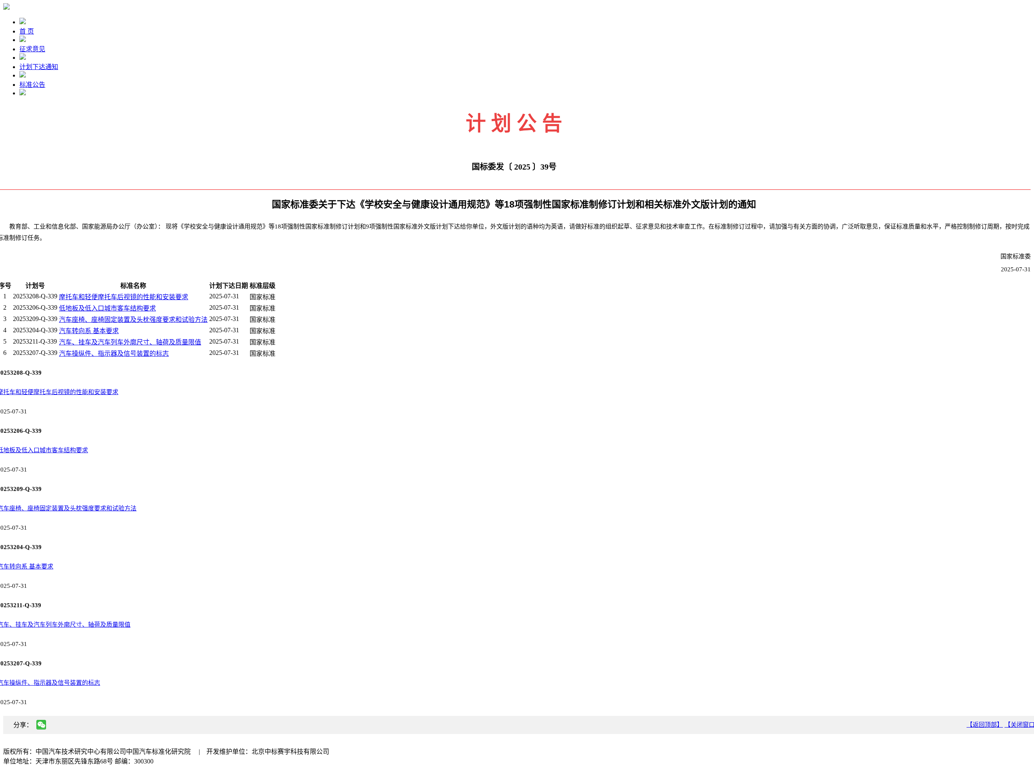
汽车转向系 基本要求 (89, 330)
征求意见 (32, 49)
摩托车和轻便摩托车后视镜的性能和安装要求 (123, 297)
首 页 (26, 31)
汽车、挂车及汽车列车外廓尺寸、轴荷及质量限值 (130, 342)
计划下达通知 (38, 66)
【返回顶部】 (985, 724)
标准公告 (32, 84)
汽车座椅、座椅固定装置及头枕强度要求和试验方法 (133, 319)
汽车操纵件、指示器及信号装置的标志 (114, 353)
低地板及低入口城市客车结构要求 (107, 308)
